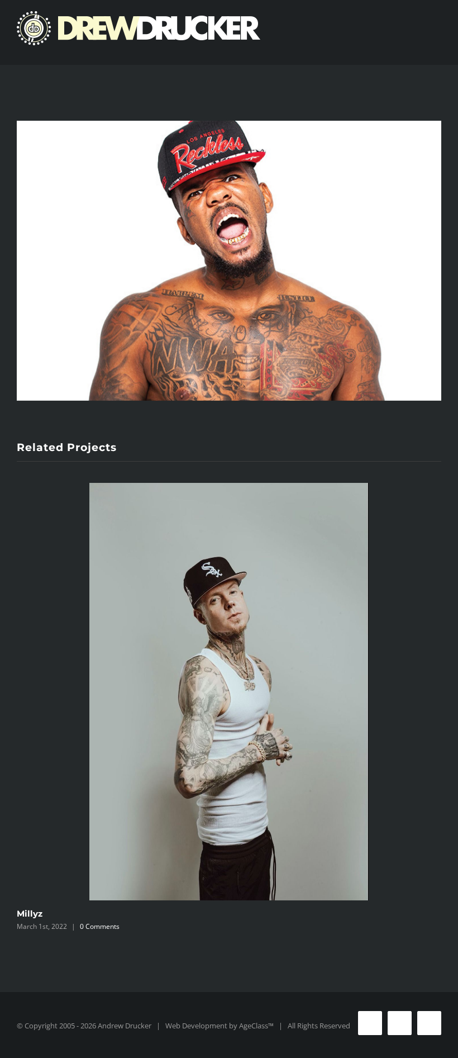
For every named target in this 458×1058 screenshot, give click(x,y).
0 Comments (100, 926)
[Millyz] (229, 691)
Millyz (29, 913)
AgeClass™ (256, 1026)
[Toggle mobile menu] (436, 48)
